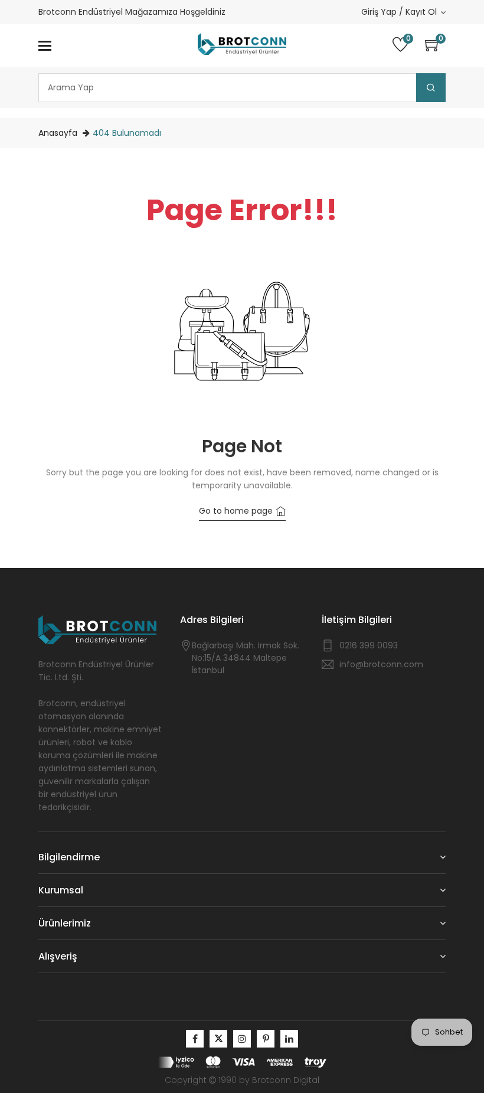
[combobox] (242, 87)
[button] (435, 46)
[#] (195, 1039)
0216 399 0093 (368, 645)
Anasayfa (57, 133)
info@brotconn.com (381, 664)
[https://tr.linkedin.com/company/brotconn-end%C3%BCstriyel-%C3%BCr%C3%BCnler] (289, 1039)
